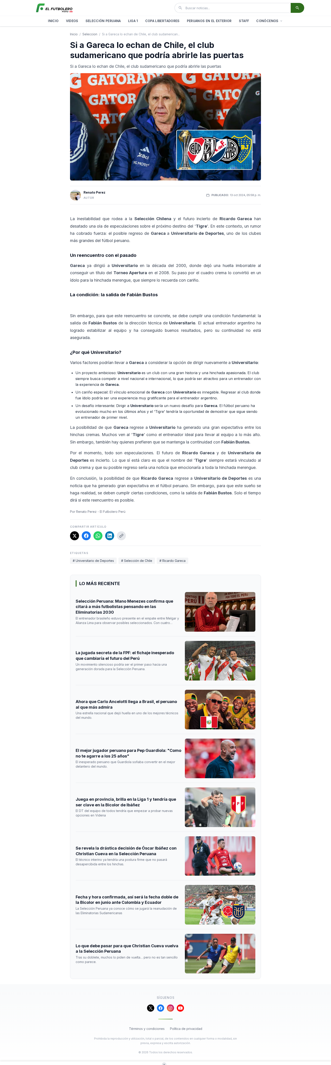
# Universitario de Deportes (93, 561)
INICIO (53, 21)
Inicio (74, 34)
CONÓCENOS (267, 21)
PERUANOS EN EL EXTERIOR (209, 21)
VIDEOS (72, 21)
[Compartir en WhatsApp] (97, 535)
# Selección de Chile (136, 561)
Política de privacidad (186, 1029)
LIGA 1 (133, 21)
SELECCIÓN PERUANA (103, 21)
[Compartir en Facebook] (86, 535)
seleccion (89, 34)
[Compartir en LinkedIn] (109, 535)
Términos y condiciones (147, 1029)
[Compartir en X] (74, 535)
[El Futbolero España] (54, 8)
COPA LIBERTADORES (162, 21)
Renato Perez (94, 192)
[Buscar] (297, 8)
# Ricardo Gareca (172, 561)
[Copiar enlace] (121, 535)
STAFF (244, 21)
